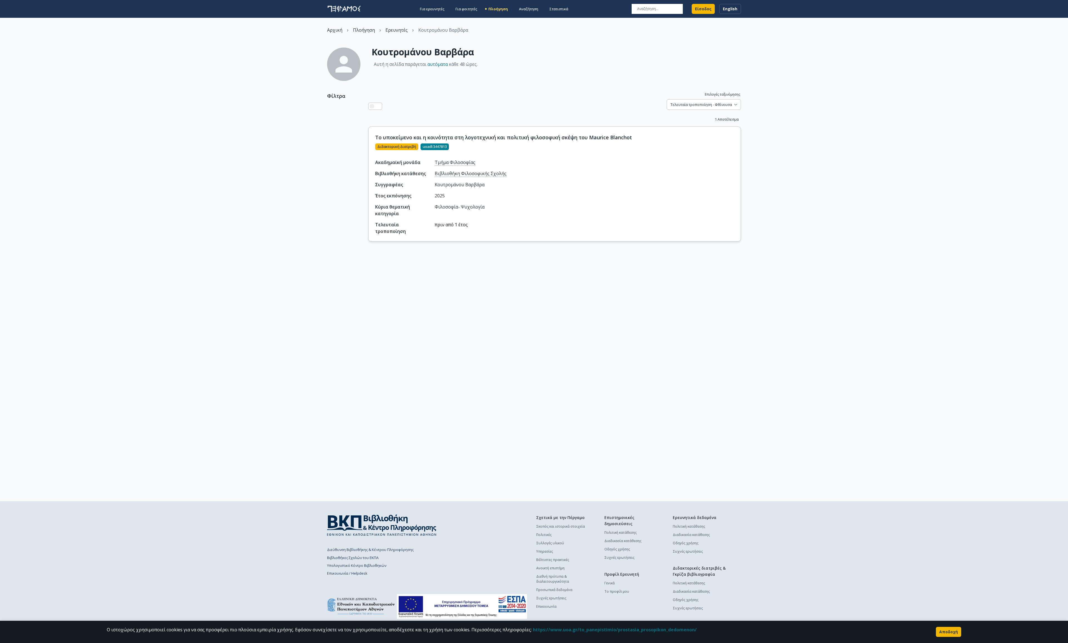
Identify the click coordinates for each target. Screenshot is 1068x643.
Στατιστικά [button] (558, 8)
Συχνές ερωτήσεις (551, 598)
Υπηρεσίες (544, 551)
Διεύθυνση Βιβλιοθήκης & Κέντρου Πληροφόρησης (370, 549)
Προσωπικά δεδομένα (554, 589)
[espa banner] (462, 606)
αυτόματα (437, 64)
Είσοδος (703, 8)
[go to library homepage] (381, 525)
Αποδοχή (948, 631)
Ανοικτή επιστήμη (550, 568)
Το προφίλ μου (616, 591)
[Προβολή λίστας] (372, 106)
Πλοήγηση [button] (498, 8)
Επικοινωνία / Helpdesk (347, 573)
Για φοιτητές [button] (466, 8)
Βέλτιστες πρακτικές (552, 559)
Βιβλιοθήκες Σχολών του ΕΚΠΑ (353, 557)
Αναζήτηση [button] (528, 8)
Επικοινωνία (546, 606)
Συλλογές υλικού (550, 543)
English (730, 8)
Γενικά (609, 583)
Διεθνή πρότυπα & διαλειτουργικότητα (552, 579)
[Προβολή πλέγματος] (378, 106)
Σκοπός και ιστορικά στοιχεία (560, 526)
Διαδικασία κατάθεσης (622, 540)
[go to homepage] (344, 9)
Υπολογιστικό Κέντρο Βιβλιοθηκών (356, 565)
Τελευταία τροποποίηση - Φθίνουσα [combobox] (701, 104)
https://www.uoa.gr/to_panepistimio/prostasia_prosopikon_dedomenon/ (615, 630)
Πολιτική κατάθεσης (620, 532)
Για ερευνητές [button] (432, 8)
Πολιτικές (544, 534)
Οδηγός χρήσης (617, 549)
